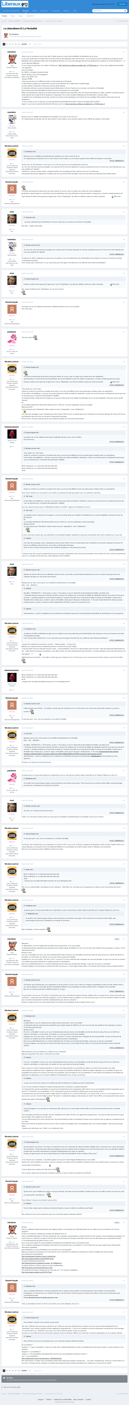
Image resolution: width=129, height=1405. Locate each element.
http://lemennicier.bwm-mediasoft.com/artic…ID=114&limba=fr (42, 1263)
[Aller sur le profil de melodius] (12, 119)
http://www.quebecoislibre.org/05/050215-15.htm (38, 1259)
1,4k (12, 163)
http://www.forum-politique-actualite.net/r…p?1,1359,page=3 (78, 65)
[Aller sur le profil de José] (12, 218)
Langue (40, 1399)
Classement (30, 16)
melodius (11, 112)
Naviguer (26, 11)
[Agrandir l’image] (24, 187)
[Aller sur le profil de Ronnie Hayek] (12, 189)
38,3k (13, 229)
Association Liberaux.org (11, 11)
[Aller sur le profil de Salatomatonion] (12, 434)
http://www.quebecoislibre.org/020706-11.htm (37, 1272)
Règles (13, 16)
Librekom (15, 34)
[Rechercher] (125, 10)
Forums (4, 16)
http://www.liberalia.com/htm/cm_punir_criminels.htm (38, 1256)
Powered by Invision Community (64, 1402)
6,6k (12, 446)
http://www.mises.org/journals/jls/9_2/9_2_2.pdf (37, 1268)
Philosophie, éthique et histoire (31, 36)
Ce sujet (117, 10)
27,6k (13, 199)
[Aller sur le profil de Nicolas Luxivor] (12, 153)
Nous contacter (78, 1399)
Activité (34, 11)
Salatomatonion (12, 427)
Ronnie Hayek (12, 182)
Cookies (88, 1399)
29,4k (13, 71)
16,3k (13, 349)
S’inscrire (122, 4)
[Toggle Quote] (24, 151)
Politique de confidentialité (63, 1399)
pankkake (11, 332)
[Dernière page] (29, 44)
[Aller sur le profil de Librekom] (6, 35)
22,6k (13, 132)
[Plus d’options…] (124, 52)
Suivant (24, 44)
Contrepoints (56, 11)
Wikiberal (66, 11)
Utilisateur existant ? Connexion (103, 4)
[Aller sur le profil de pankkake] (12, 339)
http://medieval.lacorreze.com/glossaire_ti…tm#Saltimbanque (42, 1358)
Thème (48, 1399)
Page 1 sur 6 (38, 44)
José (11, 212)
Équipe (20, 16)
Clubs (74, 11)
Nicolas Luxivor (12, 146)
